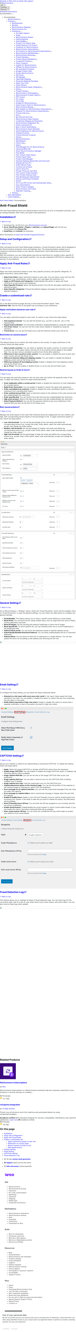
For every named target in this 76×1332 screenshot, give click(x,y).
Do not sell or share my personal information (25, 1297)
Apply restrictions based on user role (16, 309)
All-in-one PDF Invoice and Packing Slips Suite (33, 183)
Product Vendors (22, 91)
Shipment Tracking (23, 191)
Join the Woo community (18, 1291)
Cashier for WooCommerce (26, 65)
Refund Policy (14, 1301)
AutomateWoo (21, 41)
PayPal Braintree (22, 39)
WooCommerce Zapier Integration (28, 87)
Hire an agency (14, 1269)
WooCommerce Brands (24, 107)
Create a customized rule (14, 295)
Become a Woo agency (17, 1238)
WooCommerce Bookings (25, 55)
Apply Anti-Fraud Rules (13, 263)
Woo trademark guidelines (18, 1293)
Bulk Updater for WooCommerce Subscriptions (33, 109)
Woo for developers (16, 1234)
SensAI (18, 181)
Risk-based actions (9, 407)
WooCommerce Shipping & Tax (27, 123)
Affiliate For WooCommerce (26, 67)
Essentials (12, 1219)
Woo (4, 1087)
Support (9, 1163)
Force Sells (20, 101)
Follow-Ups (20, 143)
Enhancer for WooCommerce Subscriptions (32, 111)
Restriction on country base (12, 335)
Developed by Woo (16, 1223)
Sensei (18, 137)
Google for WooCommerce (26, 103)
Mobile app (13, 1201)
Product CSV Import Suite (25, 43)
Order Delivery (21, 85)
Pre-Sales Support (23, 33)
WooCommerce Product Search (27, 95)
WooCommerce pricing (17, 1189)
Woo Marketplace (14, 195)
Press (11, 1287)
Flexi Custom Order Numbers (27, 173)
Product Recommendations (26, 59)
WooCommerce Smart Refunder (28, 129)
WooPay (15, 25)
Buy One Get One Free (24, 117)
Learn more (14, 1120)
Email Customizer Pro (24, 125)
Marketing (12, 1195)
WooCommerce (13, 19)
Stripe (18, 35)
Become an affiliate (16, 1242)
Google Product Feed (24, 71)
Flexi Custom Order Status (26, 155)
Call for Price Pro (22, 169)
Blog (10, 1253)
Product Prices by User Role (26, 171)
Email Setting (7, 684)
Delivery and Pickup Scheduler (27, 179)
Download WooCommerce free (20, 1289)
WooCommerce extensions (19, 1213)
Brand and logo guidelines (18, 1295)
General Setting (9, 602)
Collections (13, 1221)
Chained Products (22, 133)
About (11, 1285)
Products (11, 21)
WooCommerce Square (24, 37)
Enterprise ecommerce (17, 1203)
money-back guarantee (21, 1159)
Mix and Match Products (25, 69)
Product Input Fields (23, 157)
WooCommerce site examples (20, 1257)
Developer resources (16, 1236)
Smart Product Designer (25, 187)
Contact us (13, 1303)
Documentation (6, 14)
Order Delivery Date (23, 165)
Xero (17, 115)
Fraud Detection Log (12, 892)
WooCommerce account (38, 225)
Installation (6, 217)
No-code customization (17, 1193)
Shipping (12, 1199)
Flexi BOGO (20, 153)
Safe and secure (12, 1166)
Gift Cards (20, 75)
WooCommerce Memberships (27, 53)
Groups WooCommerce (24, 73)
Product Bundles (22, 57)
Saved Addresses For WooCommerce (30, 131)
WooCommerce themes (17, 1215)
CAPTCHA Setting (10, 755)
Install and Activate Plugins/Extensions (29, 235)
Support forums (15, 1275)
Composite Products (23, 61)
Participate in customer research (21, 1271)
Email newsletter (15, 1261)
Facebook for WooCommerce (27, 47)
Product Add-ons (22, 113)
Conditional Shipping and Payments (29, 121)
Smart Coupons (22, 63)
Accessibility (13, 1273)
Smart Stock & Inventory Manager (28, 151)
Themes (15, 193)
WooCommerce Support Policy (20, 1299)
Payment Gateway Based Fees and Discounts (33, 161)
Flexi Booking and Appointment (27, 177)
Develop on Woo (6, 1)
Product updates (15, 1259)
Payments (12, 1191)
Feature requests (15, 1265)
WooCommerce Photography (27, 93)
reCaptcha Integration (10, 1105)
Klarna (18, 89)
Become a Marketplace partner (20, 1240)
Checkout (12, 1197)
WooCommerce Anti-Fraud (26, 189)
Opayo (18, 145)
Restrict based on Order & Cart (14, 370)
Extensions (16, 31)
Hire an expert (18, 1)
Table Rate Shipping (23, 79)
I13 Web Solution (8, 1109)
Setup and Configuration (14, 239)
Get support (28, 1)
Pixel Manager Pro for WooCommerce (30, 147)
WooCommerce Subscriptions (27, 49)
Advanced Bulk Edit (23, 149)
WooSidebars (21, 141)
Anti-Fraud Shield (6, 200)
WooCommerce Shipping (21, 27)
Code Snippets (13, 197)
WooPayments (17, 23)
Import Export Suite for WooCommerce (31, 105)
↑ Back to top (5, 221)
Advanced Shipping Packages (27, 81)
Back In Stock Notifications (26, 127)
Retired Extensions (23, 139)
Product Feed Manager (24, 159)
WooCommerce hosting (17, 1267)
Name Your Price (22, 83)
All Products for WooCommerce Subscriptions (33, 51)
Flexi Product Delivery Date (26, 175)
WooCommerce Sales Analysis (27, 119)
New (10, 1217)
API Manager (20, 77)
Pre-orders (20, 99)
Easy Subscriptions (23, 185)
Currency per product (24, 167)
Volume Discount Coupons (26, 135)
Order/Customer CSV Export (26, 45)
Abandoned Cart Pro (23, 163)
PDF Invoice (20, 97)
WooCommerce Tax (19, 29)
